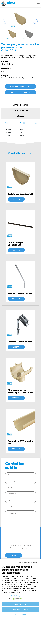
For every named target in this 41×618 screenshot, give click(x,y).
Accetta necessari (20, 610)
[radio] (4, 64)
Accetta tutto (20, 604)
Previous (3, 19)
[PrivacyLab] (16, 599)
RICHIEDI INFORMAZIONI (20, 92)
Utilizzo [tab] (20, 116)
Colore (4, 61)
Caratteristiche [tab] (20, 110)
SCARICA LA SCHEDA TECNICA (20, 86)
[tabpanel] (12, 34)
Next (33, 19)
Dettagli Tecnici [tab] (20, 105)
